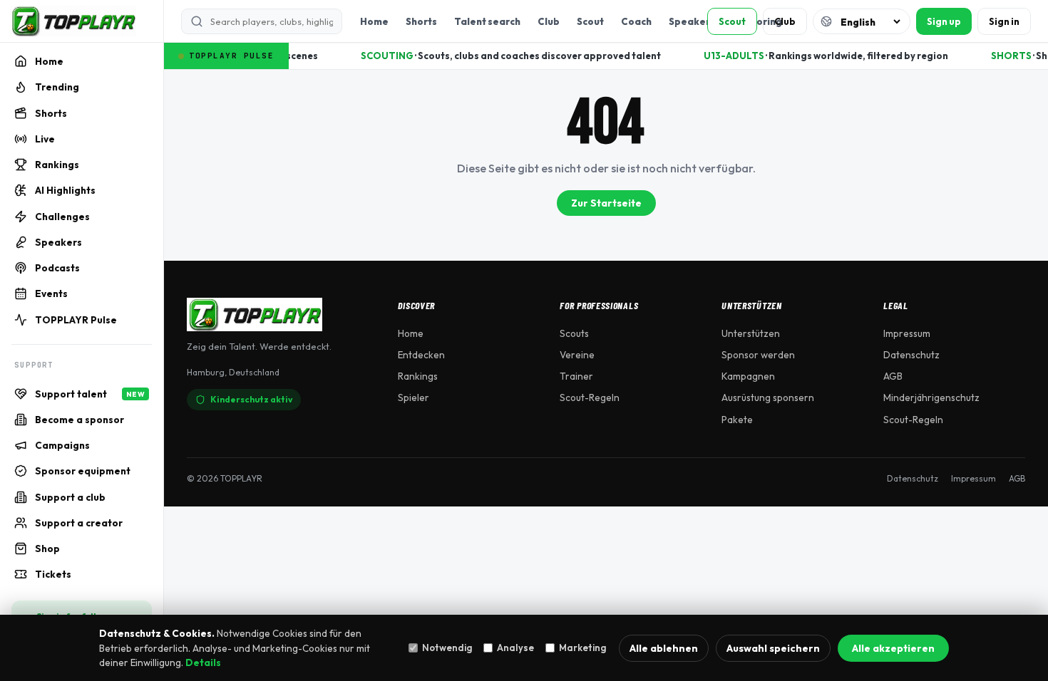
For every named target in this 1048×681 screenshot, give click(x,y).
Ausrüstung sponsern (767, 397)
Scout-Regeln (590, 397)
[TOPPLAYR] (73, 21)
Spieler (413, 397)
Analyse (515, 647)
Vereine (577, 354)
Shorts (421, 21)
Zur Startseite (606, 203)
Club (549, 21)
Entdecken (421, 354)
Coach (636, 21)
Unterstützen (750, 333)
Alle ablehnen (664, 648)
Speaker (689, 21)
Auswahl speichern (773, 648)
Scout (590, 21)
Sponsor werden (758, 354)
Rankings (418, 376)
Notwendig (447, 647)
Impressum (906, 333)
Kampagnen (748, 376)
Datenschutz (911, 354)
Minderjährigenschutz (931, 397)
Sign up (944, 21)
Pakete (737, 419)
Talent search (487, 21)
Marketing (582, 647)
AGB (893, 376)
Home (374, 21)
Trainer (576, 376)
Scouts (574, 333)
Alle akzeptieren (893, 648)
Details (203, 662)
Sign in (1004, 21)
